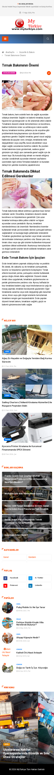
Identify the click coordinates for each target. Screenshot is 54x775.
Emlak (18, 619)
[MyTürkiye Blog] (27, 24)
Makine (7, 439)
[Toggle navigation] (5, 38)
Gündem (32, 557)
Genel (7, 351)
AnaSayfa (10, 52)
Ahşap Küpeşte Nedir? (28, 637)
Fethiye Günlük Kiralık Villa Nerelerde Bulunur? (30, 623)
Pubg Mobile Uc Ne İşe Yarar (30, 607)
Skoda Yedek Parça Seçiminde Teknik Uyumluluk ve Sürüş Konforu (27, 7)
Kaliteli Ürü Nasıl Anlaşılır (29, 652)
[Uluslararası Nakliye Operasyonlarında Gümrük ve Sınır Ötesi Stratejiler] (27, 728)
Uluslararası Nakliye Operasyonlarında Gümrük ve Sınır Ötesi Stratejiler (26, 753)
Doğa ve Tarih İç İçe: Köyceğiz (32, 667)
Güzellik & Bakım (27, 52)
